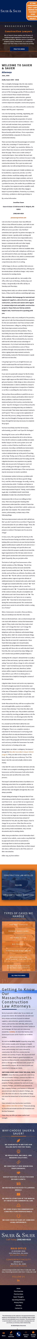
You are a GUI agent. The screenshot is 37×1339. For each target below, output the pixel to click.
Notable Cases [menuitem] (33, 1335)
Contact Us (18, 1308)
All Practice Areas (18, 975)
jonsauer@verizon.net (18, 218)
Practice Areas (19, 49)
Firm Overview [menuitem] (11, 1335)
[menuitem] (18, 1334)
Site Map (18, 1305)
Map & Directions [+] (18, 1255)
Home (18, 1288)
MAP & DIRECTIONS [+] (18, 1266)
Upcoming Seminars (18, 1300)
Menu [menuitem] (3, 1336)
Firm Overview (18, 1291)
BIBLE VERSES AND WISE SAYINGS (12, 1106)
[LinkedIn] (18, 1280)
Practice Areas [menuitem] (26, 1335)
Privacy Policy (18, 1302)
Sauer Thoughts (18, 1297)
